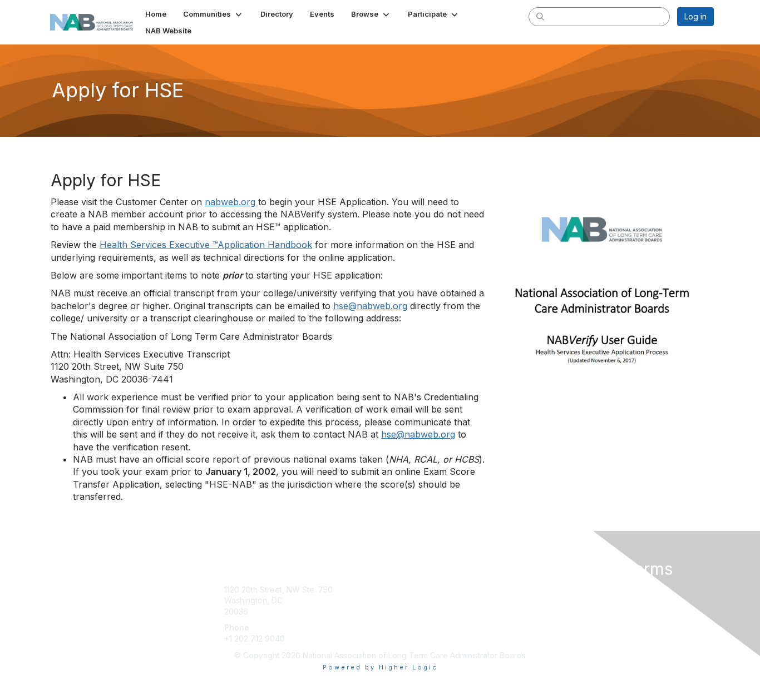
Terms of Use (570, 600)
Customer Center (415, 605)
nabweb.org (231, 201)
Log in (695, 16)
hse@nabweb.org (370, 305)
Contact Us (404, 638)
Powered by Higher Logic (380, 667)
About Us (562, 589)
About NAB (404, 622)
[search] (540, 16)
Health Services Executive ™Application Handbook (206, 244)
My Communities (414, 589)
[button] (213, 14)
